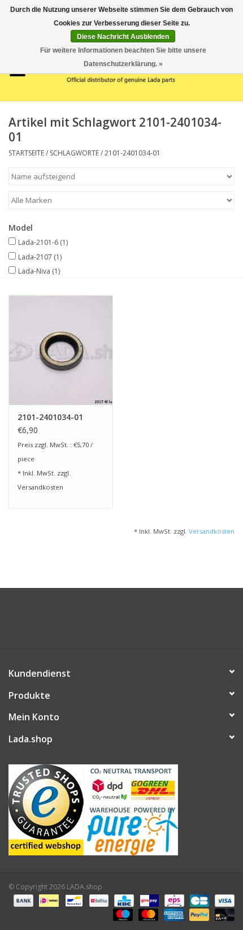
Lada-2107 (40, 257)
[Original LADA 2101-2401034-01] (60, 350)
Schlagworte (74, 153)
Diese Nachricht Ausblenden (123, 37)
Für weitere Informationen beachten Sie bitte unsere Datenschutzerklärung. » (123, 57)
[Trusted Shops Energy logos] (121, 809)
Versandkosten (40, 487)
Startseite (26, 153)
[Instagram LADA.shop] (152, 622)
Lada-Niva (39, 271)
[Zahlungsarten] (22, 900)
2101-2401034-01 (132, 153)
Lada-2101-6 (43, 242)
